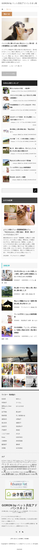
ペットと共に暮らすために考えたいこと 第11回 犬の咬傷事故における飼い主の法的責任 (19, 44)
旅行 (12, 469)
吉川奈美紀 (19, 448)
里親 (26, 474)
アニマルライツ (14, 255)
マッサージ (23, 464)
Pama (3, 437)
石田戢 (4, 448)
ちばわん (18, 460)
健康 (6, 467)
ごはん (9, 460)
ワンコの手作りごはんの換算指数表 (20, 167)
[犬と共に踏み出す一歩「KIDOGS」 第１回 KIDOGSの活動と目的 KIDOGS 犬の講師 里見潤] (7, 369)
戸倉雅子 (4, 430)
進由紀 (19, 134)
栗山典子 (18, 412)
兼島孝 (18, 444)
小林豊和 (4, 441)
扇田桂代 (4, 419)
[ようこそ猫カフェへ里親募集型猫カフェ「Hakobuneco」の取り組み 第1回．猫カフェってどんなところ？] (19, 369)
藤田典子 (4, 444)
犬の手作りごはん (18, 472)
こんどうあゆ (5, 433)
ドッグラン (33, 462)
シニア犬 (16, 462)
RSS (22, 531)
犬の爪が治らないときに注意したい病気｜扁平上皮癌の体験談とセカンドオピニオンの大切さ (25, 273)
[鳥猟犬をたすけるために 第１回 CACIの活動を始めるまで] (19, 381)
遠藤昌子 (18, 423)
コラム (4, 462)
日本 (15, 469)
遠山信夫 (4, 423)
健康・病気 (25, 294)
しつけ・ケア (13, 66)
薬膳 (8, 474)
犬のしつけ (10, 472)
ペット (5, 464)
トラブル (18, 141)
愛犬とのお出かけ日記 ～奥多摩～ (20, 88)
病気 (33, 472)
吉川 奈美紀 (25, 110)
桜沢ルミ (18, 399)
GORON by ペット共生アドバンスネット (19, 507)
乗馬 (33, 464)
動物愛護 (14, 467)
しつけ (13, 460)
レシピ (30, 464)
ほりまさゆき (20, 406)
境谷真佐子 (18, 170)
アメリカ (27, 460)
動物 (9, 467)
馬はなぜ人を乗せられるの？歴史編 (20, 160)
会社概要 (20, 538)
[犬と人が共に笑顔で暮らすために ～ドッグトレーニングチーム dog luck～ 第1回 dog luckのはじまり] (19, 353)
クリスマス (34, 460)
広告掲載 (26, 538)
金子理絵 (4, 412)
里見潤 (4, 399)
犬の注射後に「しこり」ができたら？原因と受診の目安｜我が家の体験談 (25, 329)
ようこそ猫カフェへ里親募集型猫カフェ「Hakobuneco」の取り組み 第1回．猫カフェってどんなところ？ (19, 232)
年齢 (29, 467)
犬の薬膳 (26, 472)
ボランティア (15, 464)
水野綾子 (22, 255)
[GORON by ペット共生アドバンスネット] (19, 3)
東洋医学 (20, 469)
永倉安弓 (4, 426)
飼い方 (20, 66)
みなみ (25, 91)
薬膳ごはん (14, 474)
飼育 (33, 474)
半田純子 (4, 402)
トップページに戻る (9, 74)
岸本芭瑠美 (19, 441)
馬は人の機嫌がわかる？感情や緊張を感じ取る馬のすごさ (25, 302)
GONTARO (25, 280)
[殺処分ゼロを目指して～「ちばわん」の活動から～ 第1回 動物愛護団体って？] (31, 369)
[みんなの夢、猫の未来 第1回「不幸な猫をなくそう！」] (7, 381)
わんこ (22, 460)
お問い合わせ (13, 538)
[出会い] (31, 381)
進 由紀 (25, 134)
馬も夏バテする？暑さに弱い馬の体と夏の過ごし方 (25, 289)
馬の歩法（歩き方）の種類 (17, 177)
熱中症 (29, 469)
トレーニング (24, 462)
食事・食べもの (32, 320)
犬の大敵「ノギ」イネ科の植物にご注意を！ (23, 139)
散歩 (9, 469)
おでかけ (18, 91)
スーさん (18, 402)
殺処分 (25, 469)
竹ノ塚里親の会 (20, 415)
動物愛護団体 (22, 467)
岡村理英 (4, 415)
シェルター (9, 462)
